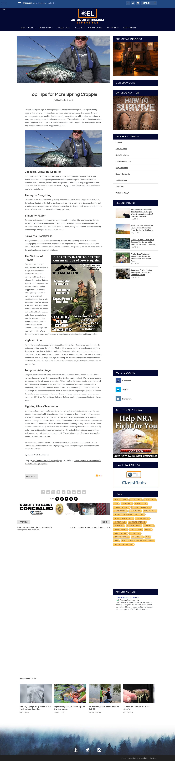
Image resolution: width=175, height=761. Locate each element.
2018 (147, 537)
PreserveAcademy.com (129, 600)
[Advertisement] (135, 325)
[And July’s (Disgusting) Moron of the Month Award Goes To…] (36, 693)
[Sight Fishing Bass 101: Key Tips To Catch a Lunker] (70, 693)
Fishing (57, 100)
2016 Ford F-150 (120, 533)
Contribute (143, 758)
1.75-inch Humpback (141, 507)
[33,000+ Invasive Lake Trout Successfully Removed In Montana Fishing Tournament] (123, 243)
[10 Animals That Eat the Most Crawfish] (139, 693)
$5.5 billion (136, 500)
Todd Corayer (121, 180)
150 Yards (148, 526)
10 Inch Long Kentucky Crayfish (129, 515)
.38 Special (126, 503)
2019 (116, 541)
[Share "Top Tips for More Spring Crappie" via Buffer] (68, 492)
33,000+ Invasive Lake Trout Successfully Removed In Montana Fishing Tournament (143, 242)
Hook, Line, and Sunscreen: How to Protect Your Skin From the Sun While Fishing (142, 228)
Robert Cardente (123, 174)
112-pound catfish (137, 522)
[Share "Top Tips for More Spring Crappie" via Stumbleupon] (73, 492)
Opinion (119, 142)
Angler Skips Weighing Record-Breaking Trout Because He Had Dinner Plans (141, 257)
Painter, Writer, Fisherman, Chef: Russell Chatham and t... (56, 3)
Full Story (31, 476)
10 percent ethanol (123, 518)
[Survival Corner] (135, 113)
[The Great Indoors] (135, 59)
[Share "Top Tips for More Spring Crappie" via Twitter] (48, 492)
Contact (153, 758)
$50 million (150, 500)
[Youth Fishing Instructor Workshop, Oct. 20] (105, 693)
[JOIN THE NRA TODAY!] (135, 435)
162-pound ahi (120, 529)
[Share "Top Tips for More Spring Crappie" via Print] (84, 492)
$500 (116, 503)
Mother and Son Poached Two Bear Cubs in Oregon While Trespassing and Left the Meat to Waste (142, 213)
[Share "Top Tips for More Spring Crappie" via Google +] (53, 492)
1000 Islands (135, 529)
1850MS (148, 529)
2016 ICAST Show (121, 537)
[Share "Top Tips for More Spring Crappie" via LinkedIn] (63, 492)
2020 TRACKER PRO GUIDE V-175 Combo (137, 541)
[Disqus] (63, 572)
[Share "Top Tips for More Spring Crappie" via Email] (78, 492)
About (124, 758)
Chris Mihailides (122, 155)
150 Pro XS (119, 526)
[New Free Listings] (135, 477)
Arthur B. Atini (121, 149)
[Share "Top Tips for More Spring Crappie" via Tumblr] (58, 492)
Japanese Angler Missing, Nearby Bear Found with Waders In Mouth (141, 272)
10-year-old (120, 522)
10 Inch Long (149, 511)
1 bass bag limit (121, 507)
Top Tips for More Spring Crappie (45, 461)
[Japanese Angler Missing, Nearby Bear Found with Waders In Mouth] (123, 274)
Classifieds (132, 758)
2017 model (137, 537)
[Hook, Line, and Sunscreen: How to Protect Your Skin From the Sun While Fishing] (123, 229)
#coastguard (120, 500)
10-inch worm (142, 518)
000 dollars (140, 503)
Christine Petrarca (123, 161)
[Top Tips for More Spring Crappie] (63, 59)
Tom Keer (119, 187)
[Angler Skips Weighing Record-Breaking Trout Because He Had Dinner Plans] (123, 258)
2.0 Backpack (120, 511)
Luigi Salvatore (122, 168)
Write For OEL (121, 193)
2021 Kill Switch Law (123, 544)
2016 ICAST (135, 533)
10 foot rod (135, 511)
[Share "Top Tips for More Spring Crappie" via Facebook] (43, 492)
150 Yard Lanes (133, 526)
